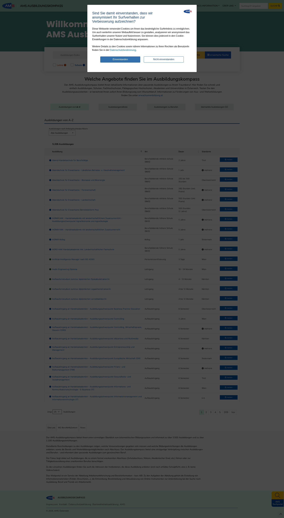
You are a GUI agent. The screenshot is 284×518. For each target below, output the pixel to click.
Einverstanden (120, 59)
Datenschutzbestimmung (123, 50)
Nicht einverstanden (163, 59)
